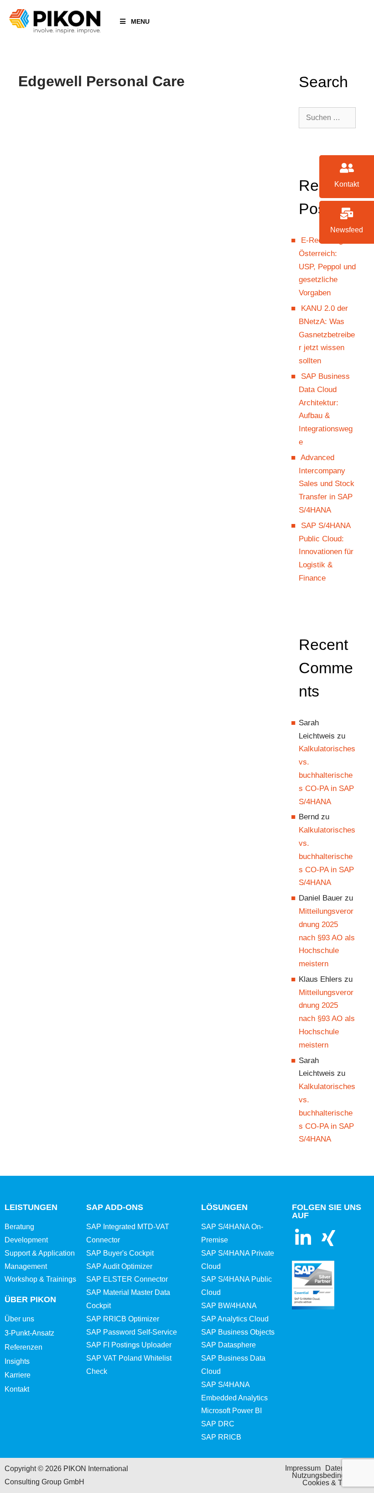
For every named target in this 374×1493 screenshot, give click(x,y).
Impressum (303, 1468)
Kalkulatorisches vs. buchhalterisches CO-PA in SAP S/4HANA (327, 775)
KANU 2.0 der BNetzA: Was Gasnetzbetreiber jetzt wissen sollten (327, 334)
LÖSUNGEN (224, 1207)
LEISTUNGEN (31, 1207)
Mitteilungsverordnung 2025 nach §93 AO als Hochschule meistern (327, 937)
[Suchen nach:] (327, 117)
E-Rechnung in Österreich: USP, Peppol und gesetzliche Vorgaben (327, 266)
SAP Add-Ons (114, 1207)
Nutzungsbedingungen (329, 1475)
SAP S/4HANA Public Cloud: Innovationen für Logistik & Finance (326, 551)
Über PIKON (30, 1299)
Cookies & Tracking (334, 1483)
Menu (140, 21)
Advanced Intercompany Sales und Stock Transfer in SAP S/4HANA (326, 483)
